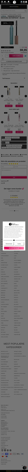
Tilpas (19, 243)
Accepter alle (14, 248)
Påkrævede (9, 243)
